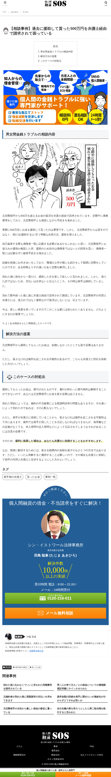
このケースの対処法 (50, 60)
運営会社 (55, 750)
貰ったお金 (33, 476)
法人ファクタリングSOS (92, 755)
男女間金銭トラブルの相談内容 (56, 51)
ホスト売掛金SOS (55, 759)
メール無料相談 (83, 775)
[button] (102, 493)
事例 (55, 746)
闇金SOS (55, 755)
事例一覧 (50, 476)
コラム (19, 746)
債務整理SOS (19, 755)
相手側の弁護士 (13, 476)
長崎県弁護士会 (36, 651)
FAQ (92, 746)
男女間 (8, 667)
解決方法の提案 (48, 56)
